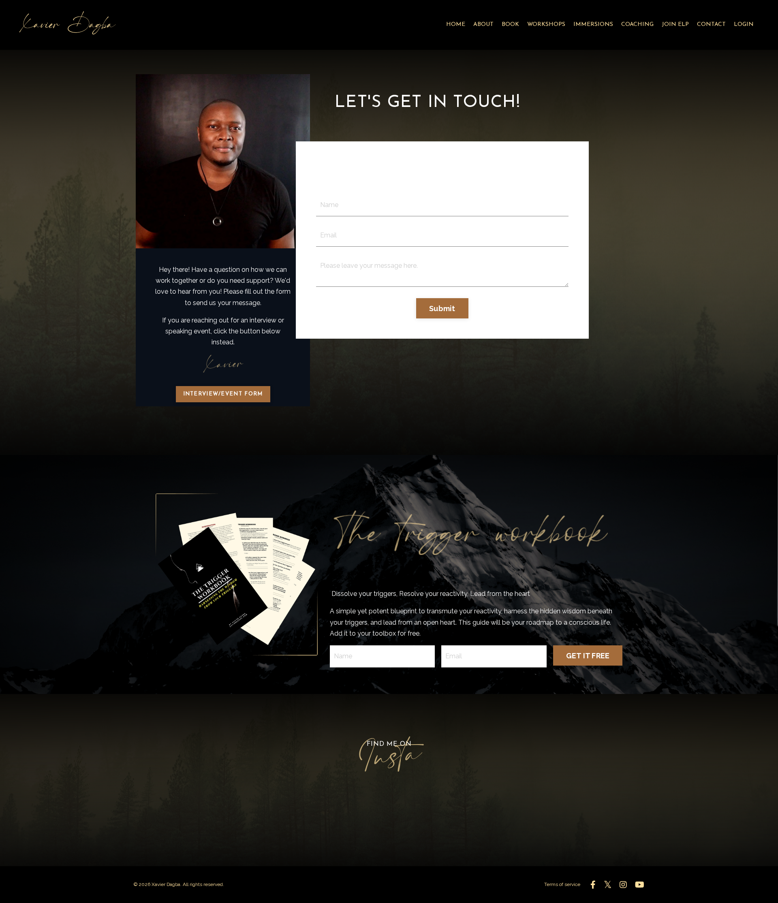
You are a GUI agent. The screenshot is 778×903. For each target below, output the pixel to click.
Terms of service (562, 884)
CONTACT (711, 24)
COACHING (637, 24)
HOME (455, 24)
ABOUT (483, 24)
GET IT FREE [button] (588, 655)
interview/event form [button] (223, 394)
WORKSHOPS (546, 24)
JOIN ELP (675, 24)
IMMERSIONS (593, 24)
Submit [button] (442, 308)
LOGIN (744, 24)
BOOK (510, 24)
